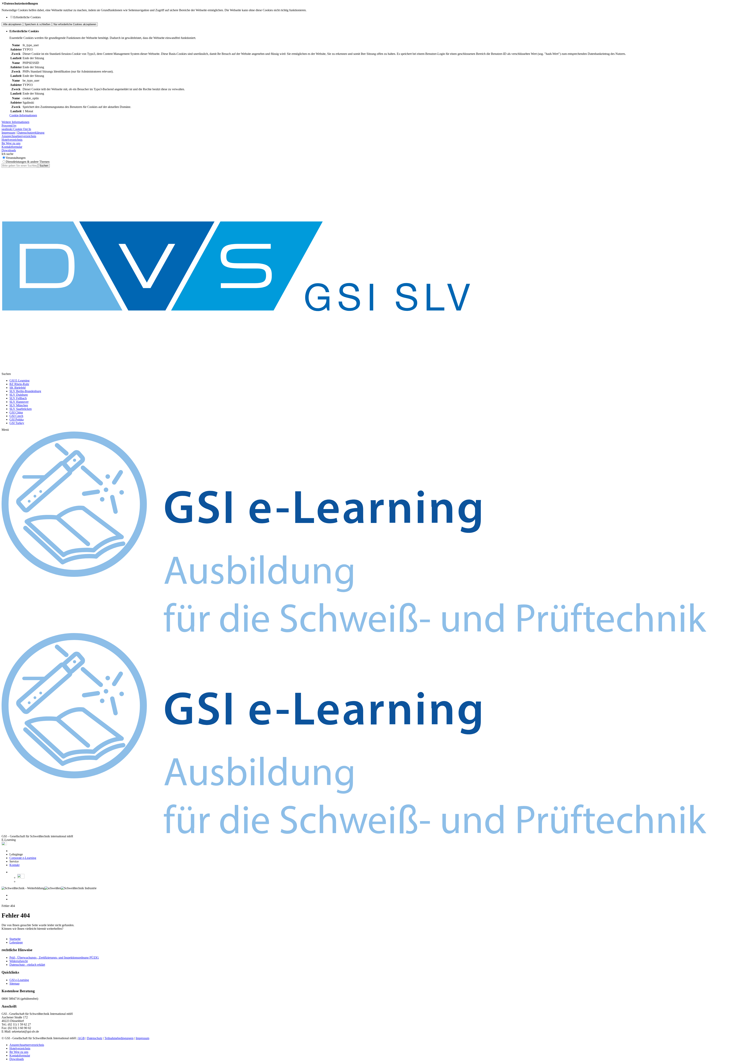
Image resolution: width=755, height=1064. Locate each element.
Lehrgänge (16, 942)
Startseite (15, 939)
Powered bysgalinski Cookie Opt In (16, 127)
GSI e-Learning (19, 980)
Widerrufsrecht (18, 961)
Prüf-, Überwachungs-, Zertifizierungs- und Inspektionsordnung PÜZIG (54, 957)
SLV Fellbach (18, 398)
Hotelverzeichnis (12, 139)
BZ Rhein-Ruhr (19, 384)
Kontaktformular (12, 146)
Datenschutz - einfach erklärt (27, 964)
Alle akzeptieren (12, 24)
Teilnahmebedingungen (119, 1038)
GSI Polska (16, 419)
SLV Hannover (19, 401)
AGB (81, 1038)
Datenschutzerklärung (30, 132)
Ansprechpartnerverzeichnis (19, 136)
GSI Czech (16, 416)
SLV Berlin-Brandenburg (25, 391)
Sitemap (14, 983)
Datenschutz (94, 1038)
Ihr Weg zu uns (11, 143)
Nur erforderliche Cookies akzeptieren (74, 24)
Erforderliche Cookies (27, 17)
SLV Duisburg (18, 394)
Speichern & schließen (37, 24)
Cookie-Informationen (23, 115)
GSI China (16, 412)
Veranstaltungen (16, 157)
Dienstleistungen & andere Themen (28, 161)
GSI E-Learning (19, 380)
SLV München (18, 405)
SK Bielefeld (17, 387)
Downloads (9, 150)
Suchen (44, 165)
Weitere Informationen (15, 122)
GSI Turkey (16, 423)
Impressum (8, 132)
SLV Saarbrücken (20, 409)
